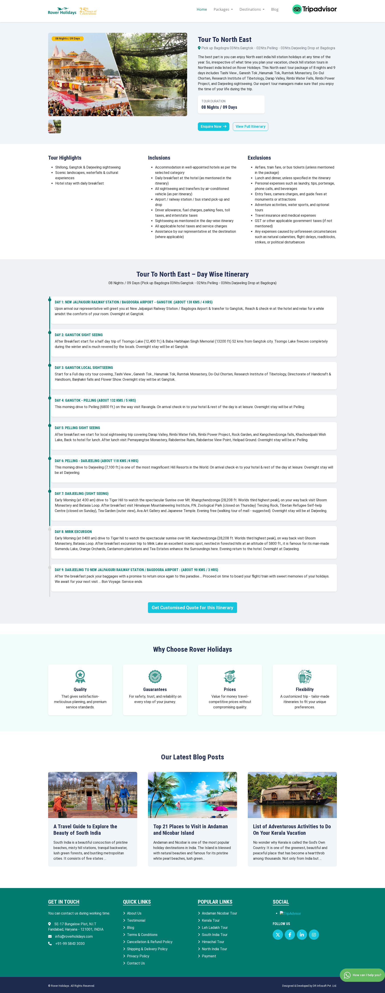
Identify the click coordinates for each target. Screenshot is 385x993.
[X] (278, 934)
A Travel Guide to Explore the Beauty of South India (85, 829)
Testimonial (136, 920)
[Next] (176, 74)
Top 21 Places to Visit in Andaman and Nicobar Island (190, 829)
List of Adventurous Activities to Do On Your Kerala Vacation (292, 829)
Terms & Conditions (142, 935)
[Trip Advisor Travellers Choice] (290, 913)
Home (202, 9)
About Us (134, 913)
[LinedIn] (302, 934)
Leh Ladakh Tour (215, 927)
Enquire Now (211, 126)
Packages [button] (222, 9)
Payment (209, 956)
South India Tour (214, 935)
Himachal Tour (213, 942)
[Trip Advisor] (311, 11)
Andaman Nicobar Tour (219, 913)
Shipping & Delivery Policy (147, 949)
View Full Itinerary (250, 126)
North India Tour (214, 949)
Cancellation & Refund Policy (149, 942)
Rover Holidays (60, 985)
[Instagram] (314, 934)
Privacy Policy (138, 956)
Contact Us (136, 963)
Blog (275, 9)
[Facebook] (290, 934)
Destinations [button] (251, 9)
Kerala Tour (211, 920)
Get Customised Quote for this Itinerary (192, 607)
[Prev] (58, 74)
